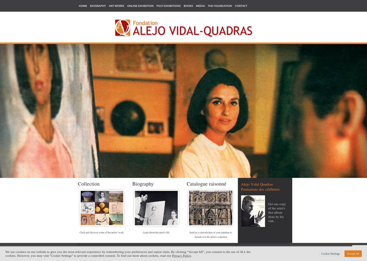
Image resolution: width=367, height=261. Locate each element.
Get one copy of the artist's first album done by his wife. (277, 212)
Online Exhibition (140, 6)
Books (188, 6)
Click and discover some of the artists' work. (102, 232)
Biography (98, 6)
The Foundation (220, 6)
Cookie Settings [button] (330, 253)
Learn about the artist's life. (156, 232)
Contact (241, 6)
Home (83, 6)
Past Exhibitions (169, 6)
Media (200, 6)
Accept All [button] (353, 253)
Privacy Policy (181, 255)
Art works (116, 6)
